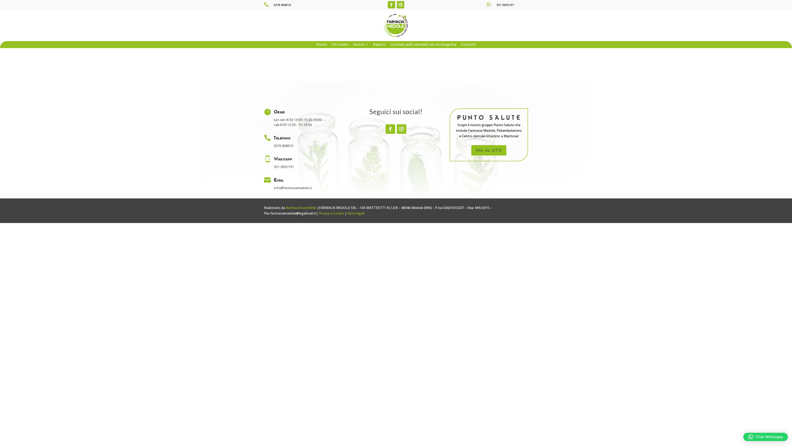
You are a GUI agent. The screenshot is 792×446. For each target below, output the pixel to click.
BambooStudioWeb (301, 207)
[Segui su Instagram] (400, 4)
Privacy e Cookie (331, 213)
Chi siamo (340, 45)
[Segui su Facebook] (391, 4)
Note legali (355, 213)
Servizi (358, 45)
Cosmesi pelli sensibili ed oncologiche (423, 45)
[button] (765, 437)
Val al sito (489, 150)
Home (321, 45)
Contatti (468, 45)
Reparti (379, 45)
